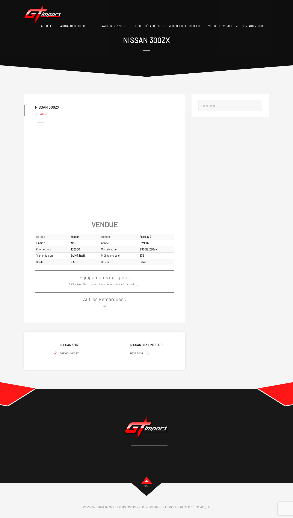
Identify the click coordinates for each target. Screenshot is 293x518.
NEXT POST (136, 353)
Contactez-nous (253, 26)
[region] (104, 171)
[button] (41, 171)
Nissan (43, 114)
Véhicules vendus (220, 26)
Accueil (46, 26)
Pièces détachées (147, 26)
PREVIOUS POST (69, 353)
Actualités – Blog (72, 26)
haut (147, 486)
